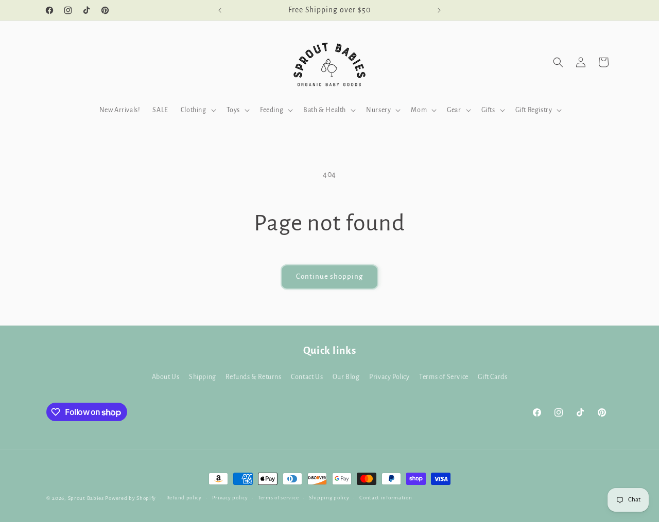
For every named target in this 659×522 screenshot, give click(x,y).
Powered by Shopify (130, 498)
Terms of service (278, 497)
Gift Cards (492, 377)
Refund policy (184, 497)
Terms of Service (444, 377)
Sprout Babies (87, 498)
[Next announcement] (439, 10)
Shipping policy (329, 497)
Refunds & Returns (253, 377)
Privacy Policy (389, 377)
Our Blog (346, 377)
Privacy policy (230, 497)
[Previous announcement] (220, 10)
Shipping (202, 377)
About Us (166, 377)
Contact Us (307, 377)
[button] (197, 110)
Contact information (385, 497)
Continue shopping (329, 276)
